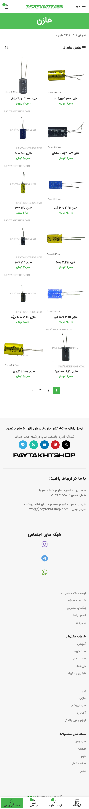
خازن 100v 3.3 (23, 262)
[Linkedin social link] (44, 444)
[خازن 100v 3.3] (23, 239)
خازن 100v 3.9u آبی (65, 317)
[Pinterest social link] (55, 444)
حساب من (79, 658)
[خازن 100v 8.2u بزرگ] (66, 348)
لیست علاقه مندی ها (73, 593)
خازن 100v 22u (23, 208)
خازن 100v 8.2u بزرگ (66, 371)
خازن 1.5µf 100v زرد (65, 99)
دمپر (83, 771)
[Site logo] (44, 6)
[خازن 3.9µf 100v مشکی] (23, 75)
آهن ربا (81, 712)
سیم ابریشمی (78, 705)
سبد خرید (80, 651)
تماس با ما (79, 615)
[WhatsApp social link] (33, 444)
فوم (83, 756)
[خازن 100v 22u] (23, 184)
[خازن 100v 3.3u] (66, 239)
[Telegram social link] (23, 444)
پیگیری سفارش (76, 608)
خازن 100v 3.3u (65, 262)
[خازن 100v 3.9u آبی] (66, 294)
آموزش (81, 644)
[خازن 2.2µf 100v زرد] (23, 348)
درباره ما (81, 623)
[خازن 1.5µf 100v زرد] (66, 75)
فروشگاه (81, 666)
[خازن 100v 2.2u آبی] (66, 184)
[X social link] (66, 444)
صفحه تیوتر (79, 763)
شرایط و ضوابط (76, 600)
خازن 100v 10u (23, 153)
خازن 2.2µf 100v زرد (23, 371)
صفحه (82, 748)
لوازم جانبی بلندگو (75, 720)
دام (84, 690)
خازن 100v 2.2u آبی (65, 208)
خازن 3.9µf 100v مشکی (23, 99)
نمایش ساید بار (72, 48)
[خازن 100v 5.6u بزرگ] (23, 294)
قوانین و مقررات (76, 673)
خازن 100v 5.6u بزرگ (23, 317)
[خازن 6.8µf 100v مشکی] (66, 130)
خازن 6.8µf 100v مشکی (65, 153)
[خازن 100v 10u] (23, 130)
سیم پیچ (80, 741)
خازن (82, 698)
